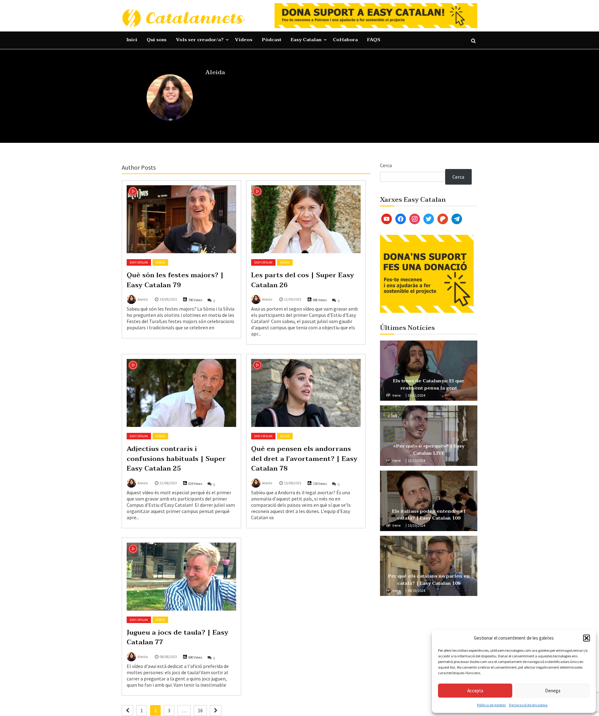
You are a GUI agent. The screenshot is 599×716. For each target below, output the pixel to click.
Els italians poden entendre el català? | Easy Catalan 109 (428, 514)
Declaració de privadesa (528, 705)
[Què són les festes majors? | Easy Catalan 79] (181, 219)
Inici (131, 40)
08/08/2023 (168, 656)
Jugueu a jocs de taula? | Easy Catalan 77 (177, 637)
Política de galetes (491, 705)
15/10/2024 (416, 525)
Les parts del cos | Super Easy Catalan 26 (302, 280)
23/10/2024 (416, 460)
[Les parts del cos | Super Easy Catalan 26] (306, 219)
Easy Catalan (306, 40)
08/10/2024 (416, 590)
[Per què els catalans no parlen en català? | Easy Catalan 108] (428, 566)
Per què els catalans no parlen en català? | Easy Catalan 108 (429, 579)
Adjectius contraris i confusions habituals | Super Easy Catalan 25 (176, 458)
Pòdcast (271, 40)
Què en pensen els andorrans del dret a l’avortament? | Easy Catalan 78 (304, 458)
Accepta (475, 691)
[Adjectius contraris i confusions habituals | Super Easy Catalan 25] (181, 393)
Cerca (386, 165)
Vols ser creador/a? (200, 40)
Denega (552, 691)
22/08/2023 (168, 483)
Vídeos (243, 40)
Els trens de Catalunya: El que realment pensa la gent (428, 384)
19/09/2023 (168, 299)
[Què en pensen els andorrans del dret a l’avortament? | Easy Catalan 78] (306, 393)
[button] (586, 638)
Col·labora (345, 40)
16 (200, 710)
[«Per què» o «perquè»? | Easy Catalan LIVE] (428, 435)
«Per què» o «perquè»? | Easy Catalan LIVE (429, 449)
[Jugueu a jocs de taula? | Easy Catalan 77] (181, 577)
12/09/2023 (292, 299)
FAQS (373, 40)
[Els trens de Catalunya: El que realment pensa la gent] (428, 371)
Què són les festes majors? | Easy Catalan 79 (175, 280)
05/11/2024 (416, 395)
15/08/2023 (292, 483)
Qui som (157, 40)
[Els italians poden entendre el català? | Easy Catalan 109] (428, 501)
